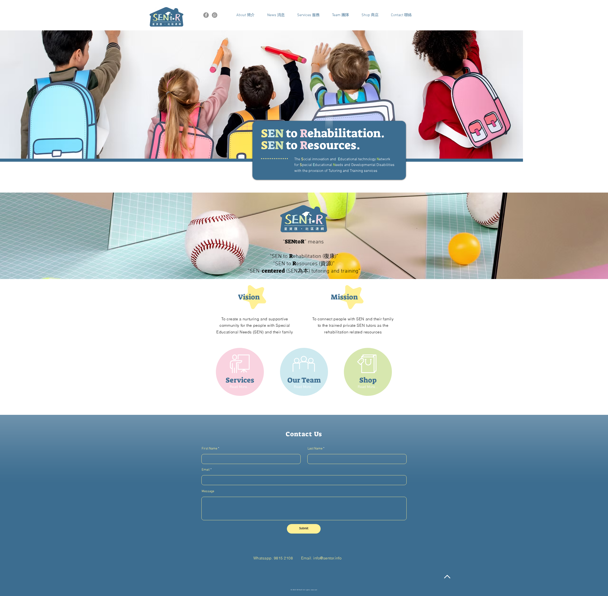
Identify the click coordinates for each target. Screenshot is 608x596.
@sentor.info (331, 558)
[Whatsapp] (214, 15)
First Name (209, 448)
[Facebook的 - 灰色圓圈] (206, 15)
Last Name (315, 448)
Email (206, 470)
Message (208, 491)
